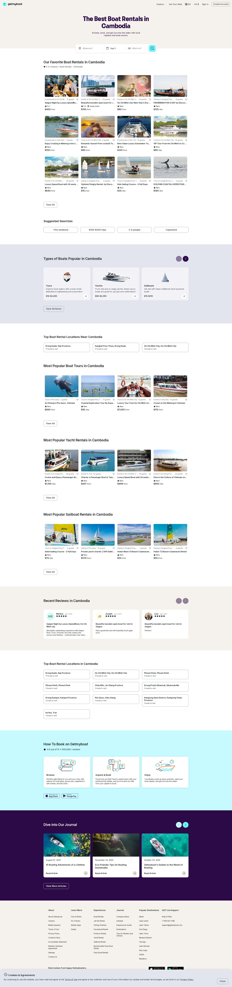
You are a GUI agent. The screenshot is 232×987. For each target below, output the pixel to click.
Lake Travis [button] (143, 933)
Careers (51, 921)
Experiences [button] (100, 910)
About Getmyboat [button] (55, 917)
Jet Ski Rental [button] (99, 921)
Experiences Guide (124, 925)
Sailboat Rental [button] (100, 942)
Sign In (205, 4)
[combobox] (90, 48)
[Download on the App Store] (52, 796)
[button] (175, 4)
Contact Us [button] (52, 957)
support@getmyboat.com (172, 925)
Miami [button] (141, 917)
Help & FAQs (167, 917)
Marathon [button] (143, 959)
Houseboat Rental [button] (101, 929)
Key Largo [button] (143, 950)
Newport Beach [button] (145, 938)
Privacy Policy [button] (186, 979)
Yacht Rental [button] (99, 938)
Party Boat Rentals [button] (101, 953)
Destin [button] (141, 954)
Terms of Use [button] (71, 979)
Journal (120, 910)
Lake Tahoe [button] (144, 925)
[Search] (152, 48)
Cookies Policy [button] (54, 938)
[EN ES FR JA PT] (188, 4)
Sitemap (51, 953)
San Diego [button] (143, 929)
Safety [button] (73, 929)
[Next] (185, 259)
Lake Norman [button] (144, 946)
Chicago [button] (142, 942)
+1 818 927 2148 (168, 921)
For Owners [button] (75, 921)
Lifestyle (119, 921)
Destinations (121, 929)
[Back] (179, 259)
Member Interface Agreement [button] (55, 947)
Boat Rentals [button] (99, 917)
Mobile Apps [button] (76, 925)
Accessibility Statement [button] (57, 942)
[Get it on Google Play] (70, 796)
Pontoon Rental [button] (100, 933)
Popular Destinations (149, 910)
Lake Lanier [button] (143, 921)
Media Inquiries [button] (54, 925)
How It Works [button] (76, 917)
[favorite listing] (77, 99)
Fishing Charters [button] (100, 925)
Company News (122, 917)
